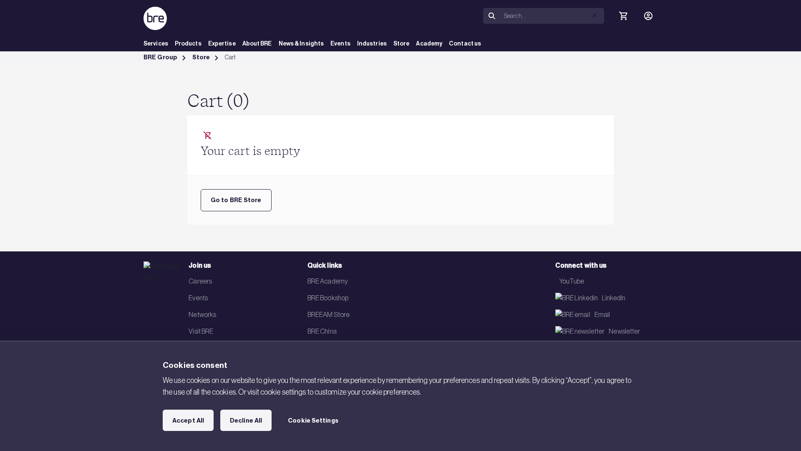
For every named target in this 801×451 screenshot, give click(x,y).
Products (188, 43)
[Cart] (623, 16)
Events (340, 43)
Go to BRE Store (236, 200)
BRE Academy (327, 281)
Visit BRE (201, 331)
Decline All (246, 420)
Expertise (222, 43)
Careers (200, 281)
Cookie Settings (313, 420)
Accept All (188, 420)
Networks (202, 314)
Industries (372, 43)
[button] (594, 15)
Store (401, 43)
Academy (429, 43)
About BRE (257, 43)
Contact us (465, 43)
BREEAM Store (328, 314)
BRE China (322, 331)
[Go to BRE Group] (155, 18)
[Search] (492, 16)
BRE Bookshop (327, 298)
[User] (648, 16)
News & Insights (301, 43)
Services (156, 43)
